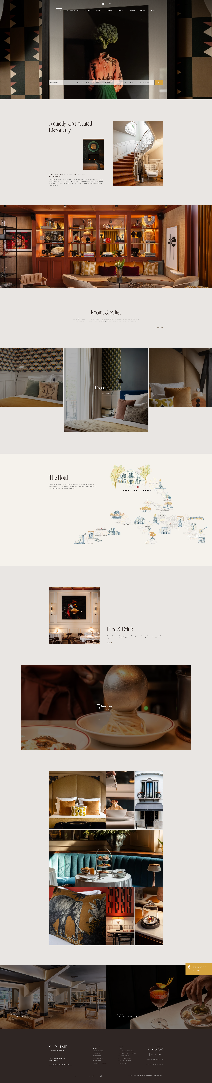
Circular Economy (126, 1051)
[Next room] (199, 366)
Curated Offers (100, 1063)
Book (158, 82)
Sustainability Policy (88, 1076)
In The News (123, 1056)
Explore (109, 642)
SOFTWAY (160, 1075)
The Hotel (59, 10)
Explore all (159, 327)
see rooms (196, 970)
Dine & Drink (87, 10)
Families (132, 10)
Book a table (198, 4)
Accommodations (73, 10)
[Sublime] (106, 5)
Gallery (142, 10)
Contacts (153, 10)
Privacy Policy (64, 1076)
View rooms (106, 393)
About (120, 1048)
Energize (110, 10)
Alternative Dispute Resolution (75, 1076)
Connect (99, 10)
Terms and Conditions (54, 1076)
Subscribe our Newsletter (61, 1064)
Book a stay (188, 4)
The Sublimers (124, 1061)
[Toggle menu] (6, 4)
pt (206, 3)
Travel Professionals (154, 1064)
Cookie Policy (98, 1076)
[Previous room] (12, 366)
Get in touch (156, 1054)
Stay (95, 1048)
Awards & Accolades (127, 1053)
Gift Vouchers (124, 1058)
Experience (121, 10)
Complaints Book (106, 1076)
